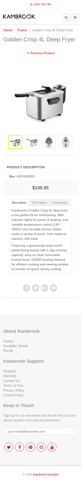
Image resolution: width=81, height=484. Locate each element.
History (8, 341)
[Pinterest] (30, 447)
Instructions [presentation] (60, 202)
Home (7, 30)
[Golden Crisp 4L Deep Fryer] (40, 98)
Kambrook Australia (45, 474)
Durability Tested (15, 346)
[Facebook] (19, 447)
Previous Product (42, 53)
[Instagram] (41, 447)
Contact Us (11, 381)
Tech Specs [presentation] (39, 202)
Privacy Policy (14, 390)
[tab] (19, 202)
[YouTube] (51, 447)
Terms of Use (13, 385)
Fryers (22, 30)
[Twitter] (8, 447)
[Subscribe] (72, 431)
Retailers (9, 371)
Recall (8, 350)
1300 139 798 (42, 4)
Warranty (10, 376)
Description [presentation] (19, 202)
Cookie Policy (13, 395)
